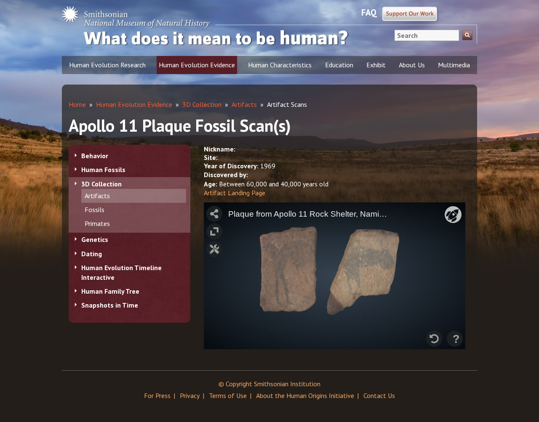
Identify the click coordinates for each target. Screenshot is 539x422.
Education (339, 65)
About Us (412, 65)
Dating (91, 253)
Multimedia (454, 65)
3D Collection (101, 184)
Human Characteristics (280, 65)
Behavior (94, 155)
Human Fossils (103, 169)
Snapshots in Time (109, 305)
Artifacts (97, 195)
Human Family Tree (110, 291)
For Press (157, 395)
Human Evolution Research (107, 65)
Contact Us (379, 395)
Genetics (94, 239)
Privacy (190, 395)
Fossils (94, 209)
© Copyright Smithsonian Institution (269, 384)
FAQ (368, 12)
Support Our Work (410, 14)
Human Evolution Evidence (197, 65)
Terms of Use (228, 395)
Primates (97, 223)
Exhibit (376, 65)
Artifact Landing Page (234, 192)
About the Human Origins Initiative (305, 395)
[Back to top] (516, 399)
